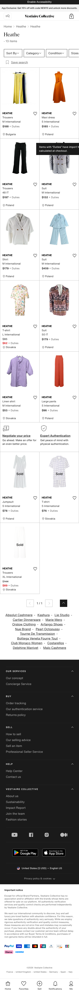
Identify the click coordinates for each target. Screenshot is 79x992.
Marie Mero (54, 620)
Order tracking (16, 703)
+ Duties (14, 126)
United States (40, 972)
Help (9, 764)
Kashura (43, 615)
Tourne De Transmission (37, 633)
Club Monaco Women (26, 643)
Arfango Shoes (52, 624)
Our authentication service (24, 709)
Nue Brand (23, 629)
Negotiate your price (16, 435)
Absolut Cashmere (19, 615)
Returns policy (16, 715)
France (9, 972)
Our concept (14, 678)
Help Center (14, 771)
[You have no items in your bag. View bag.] (71, 16)
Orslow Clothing (24, 624)
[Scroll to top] (63, 603)
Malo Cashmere (54, 648)
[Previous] (30, 603)
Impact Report (16, 808)
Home (8, 26)
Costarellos (55, 643)
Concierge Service (18, 684)
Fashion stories (16, 819)
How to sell (13, 734)
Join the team (15, 813)
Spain (63, 972)
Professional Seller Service (24, 751)
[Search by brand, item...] (7, 16)
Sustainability (15, 802)
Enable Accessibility (39, 2)
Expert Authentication (55, 435)
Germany (53, 972)
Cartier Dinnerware (26, 620)
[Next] (49, 603)
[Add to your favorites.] (35, 113)
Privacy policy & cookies (38, 878)
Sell (9, 727)
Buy (8, 696)
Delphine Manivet (25, 648)
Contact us (13, 777)
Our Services (16, 671)
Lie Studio (62, 615)
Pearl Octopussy (48, 629)
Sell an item (14, 746)
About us (12, 796)
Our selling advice (18, 740)
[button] (71, 16)
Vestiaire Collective (22, 789)
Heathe (21, 26)
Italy (71, 972)
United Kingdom (23, 972)
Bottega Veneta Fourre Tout (37, 638)
